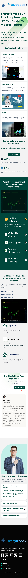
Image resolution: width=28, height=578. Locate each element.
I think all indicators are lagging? (12, 515)
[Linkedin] (11, 555)
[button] (21, 390)
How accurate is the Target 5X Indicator (11, 486)
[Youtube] (20, 555)
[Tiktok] (15, 555)
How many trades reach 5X (10, 503)
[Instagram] (6, 555)
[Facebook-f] (2, 555)
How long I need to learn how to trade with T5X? (13, 509)
